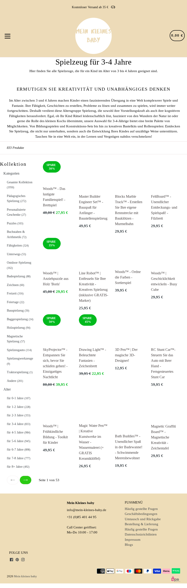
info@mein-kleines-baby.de (86, 510)
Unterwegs (16, 254)
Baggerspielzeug (20, 319)
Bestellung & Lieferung (141, 524)
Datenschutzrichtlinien (141, 534)
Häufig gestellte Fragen (141, 509)
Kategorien (11, 173)
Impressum (132, 539)
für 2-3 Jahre (18, 415)
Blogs (129, 544)
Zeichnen (15, 285)
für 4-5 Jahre (18, 432)
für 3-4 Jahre (18, 424)
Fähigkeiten (18, 245)
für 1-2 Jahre (18, 407)
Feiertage (15, 302)
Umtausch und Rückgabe (143, 519)
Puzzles (15, 223)
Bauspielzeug (18, 310)
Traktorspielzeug (20, 372)
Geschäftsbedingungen (141, 514)
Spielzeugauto (19, 350)
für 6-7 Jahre (18, 449)
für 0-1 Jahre (18, 398)
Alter (7, 389)
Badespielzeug (19, 276)
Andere (15, 381)
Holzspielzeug (18, 327)
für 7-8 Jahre (18, 458)
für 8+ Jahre (18, 466)
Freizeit (15, 293)
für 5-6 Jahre (18, 441)
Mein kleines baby (25, 576)
